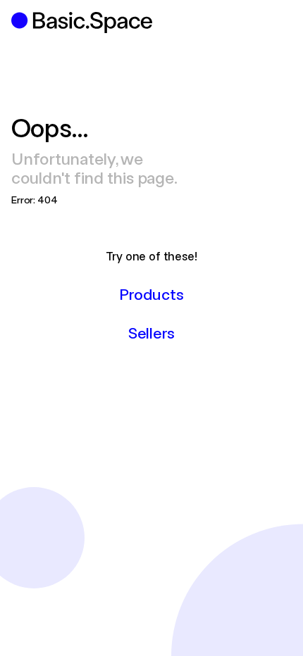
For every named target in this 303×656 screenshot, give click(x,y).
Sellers (151, 332)
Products (151, 293)
